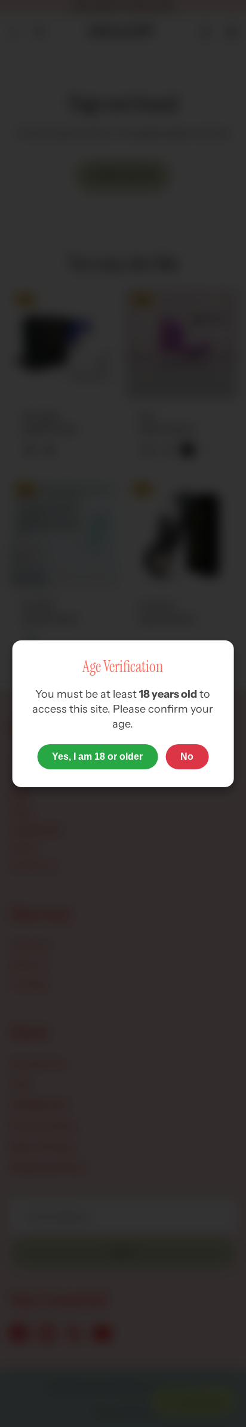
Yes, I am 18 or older (97, 756)
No (186, 756)
